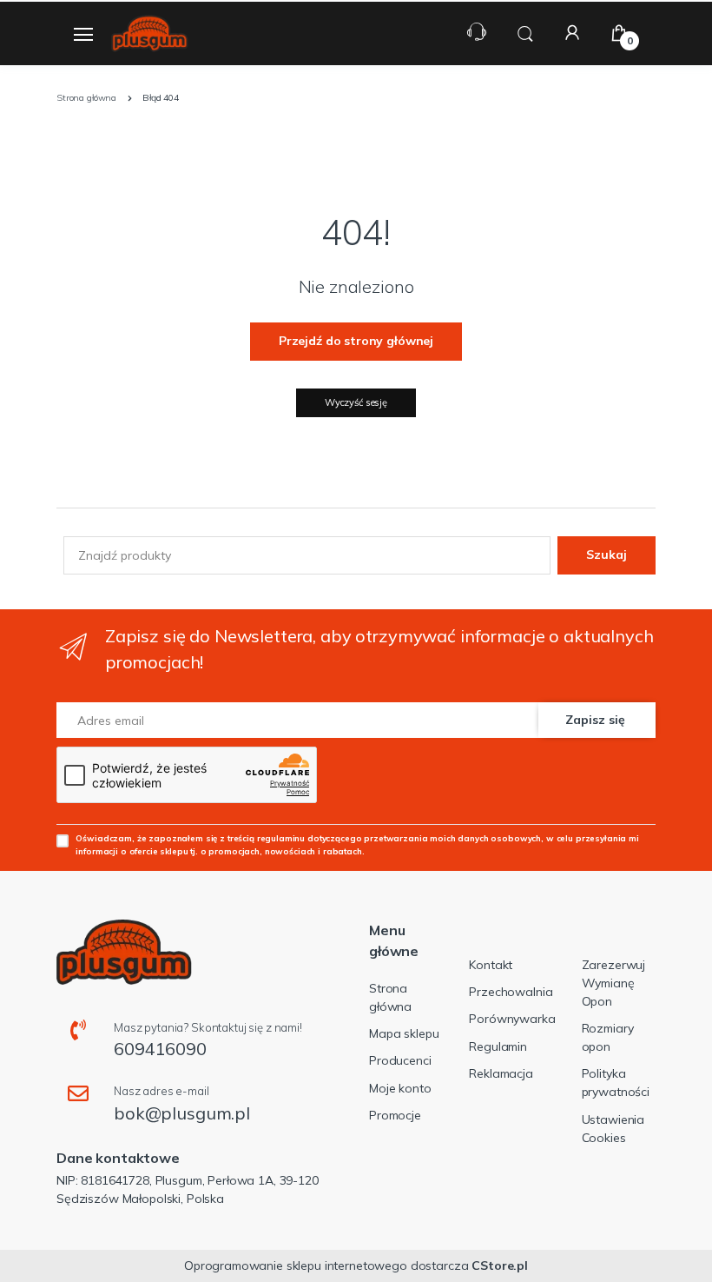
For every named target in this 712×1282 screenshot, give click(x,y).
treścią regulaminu (266, 838)
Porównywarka (512, 1018)
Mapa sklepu (403, 1033)
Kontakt (490, 965)
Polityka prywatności (615, 1082)
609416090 (160, 1048)
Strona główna (390, 997)
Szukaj (606, 554)
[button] (525, 31)
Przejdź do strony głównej (356, 341)
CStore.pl (499, 1265)
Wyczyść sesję (356, 402)
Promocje (395, 1115)
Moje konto (400, 1088)
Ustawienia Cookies (613, 1129)
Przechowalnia (510, 992)
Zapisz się (595, 719)
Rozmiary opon (608, 1037)
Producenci (400, 1060)
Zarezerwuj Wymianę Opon (614, 983)
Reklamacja (501, 1073)
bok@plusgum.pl (182, 1113)
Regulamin (498, 1046)
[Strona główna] (149, 33)
